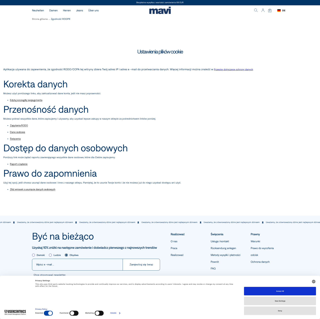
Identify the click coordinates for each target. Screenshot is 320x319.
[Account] (263, 10)
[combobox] (281, 10)
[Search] (256, 10)
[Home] (160, 11)
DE (284, 10)
